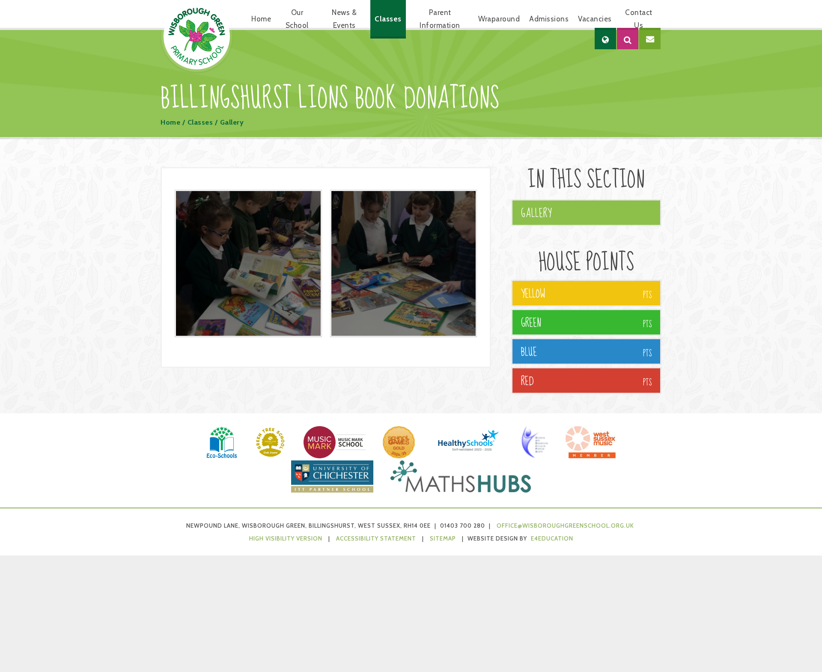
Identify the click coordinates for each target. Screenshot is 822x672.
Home (170, 122)
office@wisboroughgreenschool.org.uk (565, 525)
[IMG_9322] (403, 263)
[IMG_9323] (248, 263)
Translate (631, 66)
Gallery (232, 122)
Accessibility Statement (376, 538)
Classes (200, 122)
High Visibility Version (285, 538)
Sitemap (443, 538)
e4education (552, 538)
